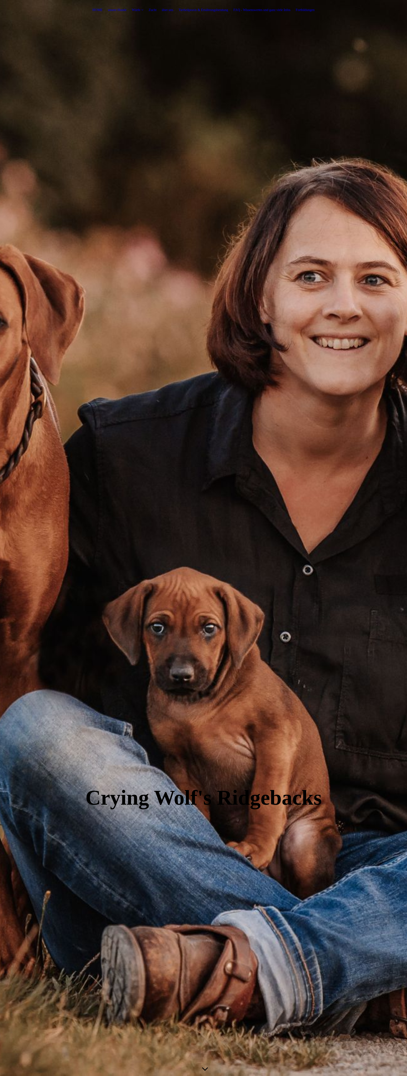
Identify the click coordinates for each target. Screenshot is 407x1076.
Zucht (152, 10)
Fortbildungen (305, 10)
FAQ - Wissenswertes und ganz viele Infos (261, 10)
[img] (203, 538)
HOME (97, 10)
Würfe (136, 10)
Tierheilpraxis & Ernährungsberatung (203, 10)
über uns (167, 10)
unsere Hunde (117, 10)
